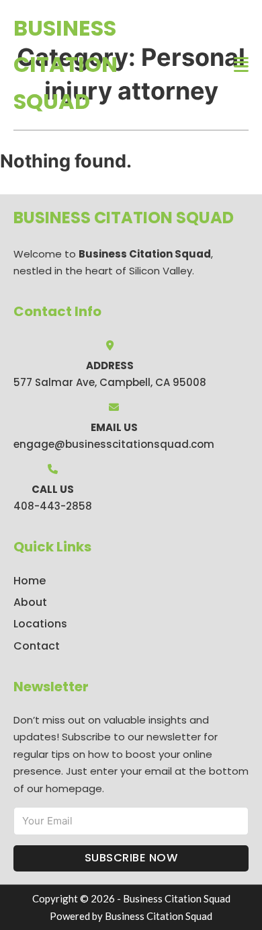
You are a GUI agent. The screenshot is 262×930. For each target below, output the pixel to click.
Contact (36, 646)
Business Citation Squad (65, 64)
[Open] (241, 64)
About (30, 602)
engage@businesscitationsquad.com (113, 444)
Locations (40, 623)
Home (29, 580)
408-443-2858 (52, 506)
